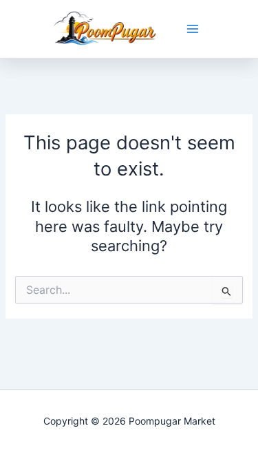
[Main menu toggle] (192, 28)
